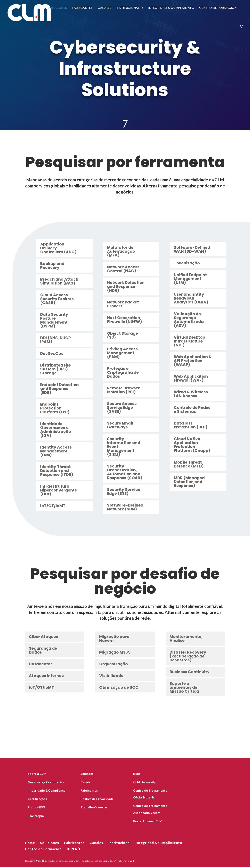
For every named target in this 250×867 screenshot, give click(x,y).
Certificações (37, 799)
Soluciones (57, 8)
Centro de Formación (218, 8)
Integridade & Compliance (46, 790)
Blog (136, 773)
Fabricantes (82, 8)
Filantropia (36, 816)
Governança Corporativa (46, 782)
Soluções (87, 773)
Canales (104, 8)
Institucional (127, 8)
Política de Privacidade (97, 799)
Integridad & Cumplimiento (171, 8)
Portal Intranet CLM (147, 821)
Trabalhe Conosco (93, 807)
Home (38, 8)
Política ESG (36, 807)
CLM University (144, 782)
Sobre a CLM (37, 773)
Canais (85, 782)
